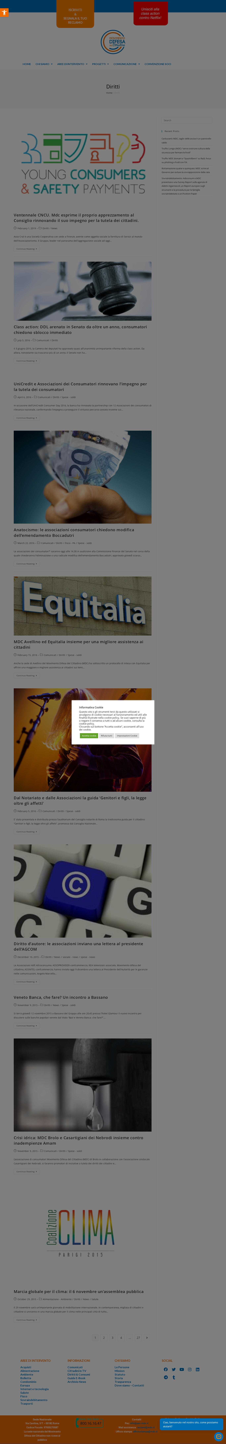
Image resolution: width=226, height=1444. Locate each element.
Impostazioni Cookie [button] (127, 735)
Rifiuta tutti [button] (106, 735)
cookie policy (86, 723)
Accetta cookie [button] (89, 735)
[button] (4, 12)
